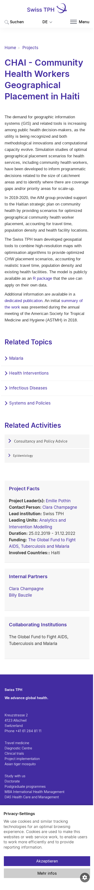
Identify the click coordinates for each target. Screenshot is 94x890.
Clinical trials (14, 753)
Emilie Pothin (58, 500)
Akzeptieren (47, 861)
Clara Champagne (59, 507)
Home (10, 47)
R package (43, 278)
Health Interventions (29, 373)
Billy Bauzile (20, 595)
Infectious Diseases (28, 388)
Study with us (15, 776)
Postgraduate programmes (25, 786)
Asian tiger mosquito (20, 764)
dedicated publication (23, 300)
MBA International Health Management (34, 792)
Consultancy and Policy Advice (40, 441)
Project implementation (22, 759)
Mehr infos (47, 873)
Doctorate (12, 781)
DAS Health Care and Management (32, 797)
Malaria (16, 358)
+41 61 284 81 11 (28, 731)
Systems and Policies (30, 403)
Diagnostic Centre (18, 748)
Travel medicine (17, 743)
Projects (30, 47)
